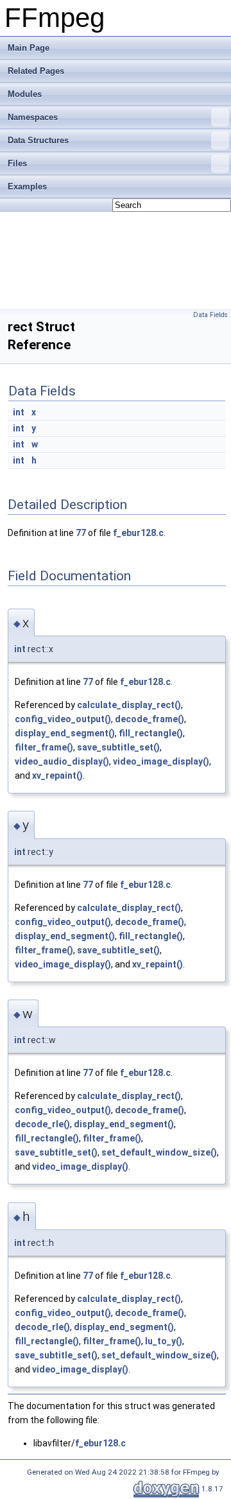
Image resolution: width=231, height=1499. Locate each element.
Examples (27, 186)
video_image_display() (161, 761)
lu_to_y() (163, 1341)
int (18, 412)
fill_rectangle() (151, 733)
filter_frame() (44, 747)
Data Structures (38, 140)
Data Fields (210, 315)
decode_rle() (42, 1124)
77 (81, 533)
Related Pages (36, 71)
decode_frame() (149, 719)
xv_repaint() (57, 775)
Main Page (28, 48)
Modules (25, 94)
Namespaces (33, 117)
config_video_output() (63, 719)
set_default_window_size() (159, 1152)
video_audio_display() (62, 761)
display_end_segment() (65, 733)
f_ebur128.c (138, 533)
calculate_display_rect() (129, 705)
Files (17, 163)
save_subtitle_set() (118, 747)
